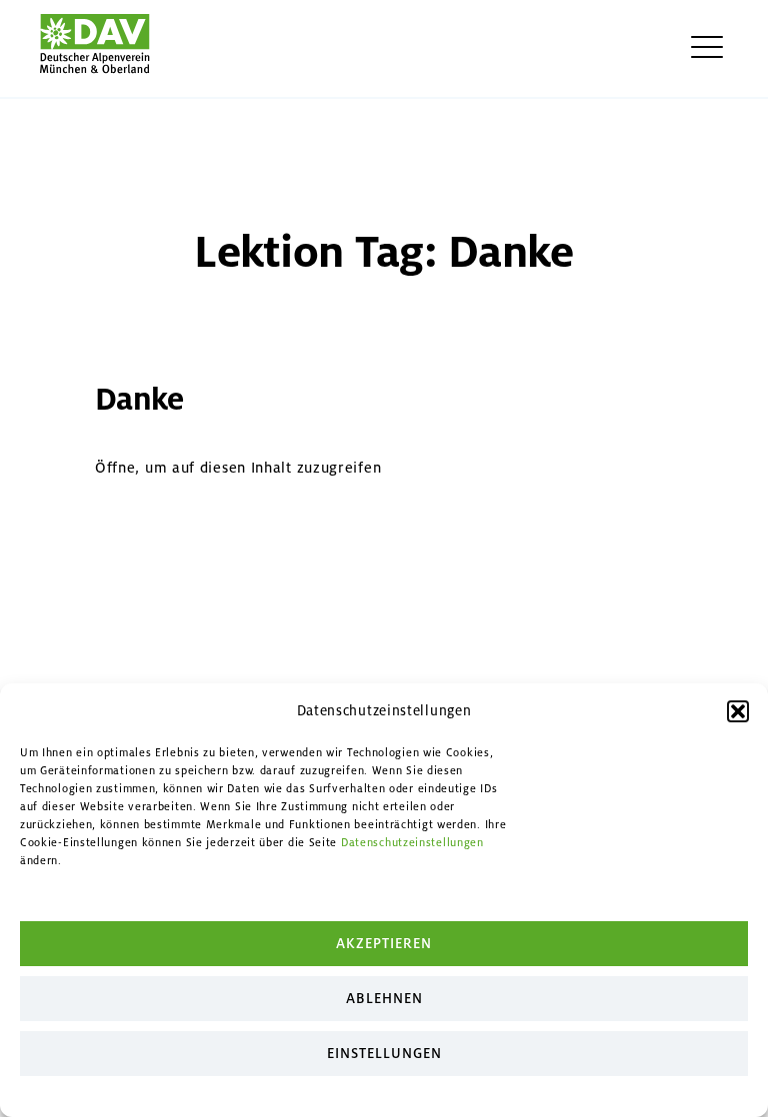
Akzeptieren (384, 943)
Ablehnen (384, 998)
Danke (139, 399)
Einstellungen (384, 1053)
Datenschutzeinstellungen (412, 842)
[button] (738, 711)
